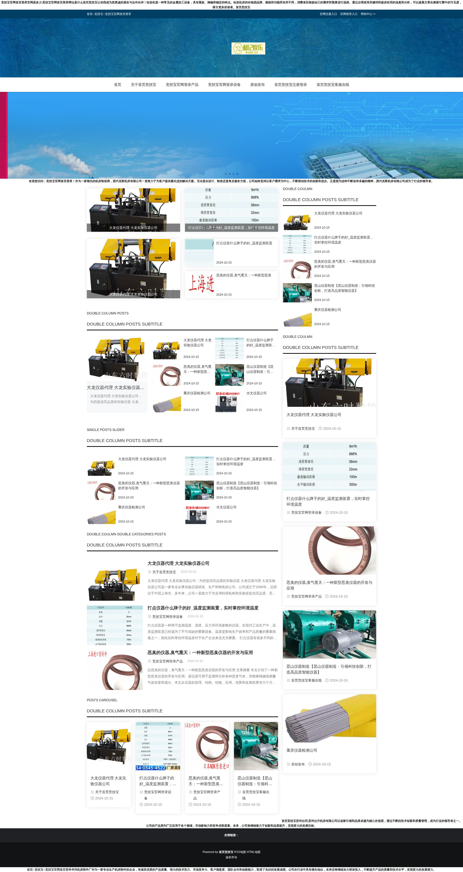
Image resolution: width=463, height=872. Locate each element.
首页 (117, 84)
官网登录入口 (349, 14)
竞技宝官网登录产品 (182, 84)
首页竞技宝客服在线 (333, 84)
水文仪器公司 (256, 393)
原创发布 (257, 84)
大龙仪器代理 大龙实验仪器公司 (118, 387)
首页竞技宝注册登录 (290, 84)
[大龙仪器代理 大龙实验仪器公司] (166, 352)
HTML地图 (253, 852)
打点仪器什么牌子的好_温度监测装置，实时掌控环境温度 (259, 243)
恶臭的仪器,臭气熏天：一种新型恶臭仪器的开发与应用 (257, 275)
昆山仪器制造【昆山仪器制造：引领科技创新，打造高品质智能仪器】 (255, 781)
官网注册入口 (328, 14)
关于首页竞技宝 (143, 84)
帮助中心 (366, 14)
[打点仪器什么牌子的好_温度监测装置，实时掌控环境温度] (229, 352)
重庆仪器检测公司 (197, 393)
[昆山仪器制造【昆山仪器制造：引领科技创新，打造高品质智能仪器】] (229, 378)
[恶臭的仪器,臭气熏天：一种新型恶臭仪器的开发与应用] (166, 378)
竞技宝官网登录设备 (224, 84)
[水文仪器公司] (229, 401)
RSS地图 (240, 852)
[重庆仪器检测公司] (166, 405)
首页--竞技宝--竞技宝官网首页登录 (49, 869)
